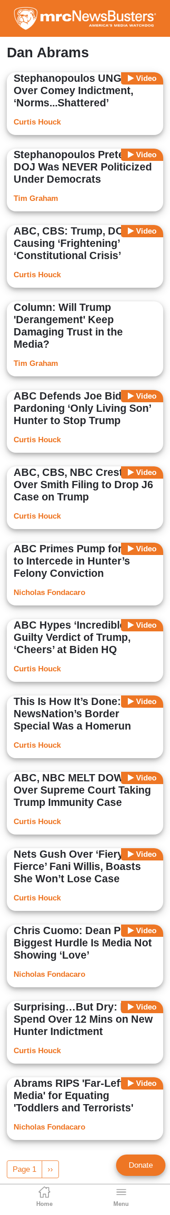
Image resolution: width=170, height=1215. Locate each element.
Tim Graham (36, 198)
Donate (141, 1165)
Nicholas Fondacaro (49, 592)
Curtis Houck (37, 122)
